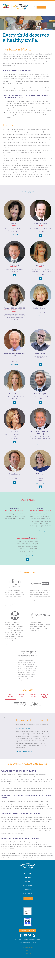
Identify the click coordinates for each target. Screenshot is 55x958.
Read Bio (14, 324)
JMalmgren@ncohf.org (40, 483)
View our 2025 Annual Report (25, 751)
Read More (14, 234)
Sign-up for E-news (27, 930)
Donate (41, 7)
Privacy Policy (27, 953)
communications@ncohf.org (27, 556)
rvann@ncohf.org (40, 531)
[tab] (10, 696)
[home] (18, 7)
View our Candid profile (23, 728)
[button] (49, 7)
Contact (27, 950)
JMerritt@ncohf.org (14, 524)
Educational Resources (27, 947)
